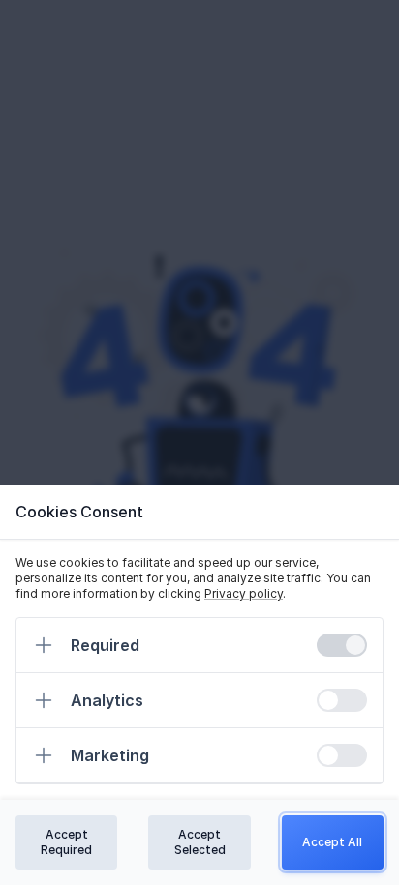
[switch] (342, 645)
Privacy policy (243, 593)
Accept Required (66, 842)
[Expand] (43, 645)
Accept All (332, 842)
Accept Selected (200, 842)
